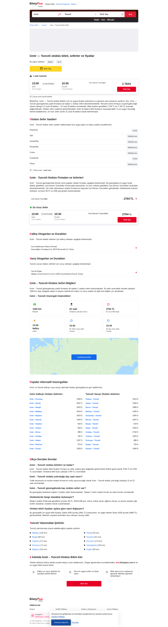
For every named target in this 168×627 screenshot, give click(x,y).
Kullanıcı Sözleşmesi (88, 609)
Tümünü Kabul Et (61, 622)
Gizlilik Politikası (61, 609)
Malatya (35, 533)
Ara (130, 14)
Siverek (90, 537)
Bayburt (35, 549)
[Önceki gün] (96, 14)
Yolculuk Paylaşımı (63, 4)
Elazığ (89, 533)
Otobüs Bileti (50, 4)
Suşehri (35, 541)
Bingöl (34, 537)
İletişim (32, 609)
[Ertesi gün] (122, 14)
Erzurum (90, 541)
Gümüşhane (92, 545)
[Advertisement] (84, 40)
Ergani (89, 549)
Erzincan (36, 545)
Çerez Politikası (112, 609)
